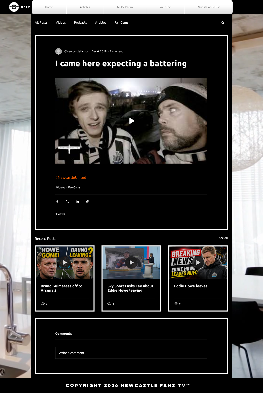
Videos (61, 22)
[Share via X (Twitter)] (67, 201)
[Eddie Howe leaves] (198, 262)
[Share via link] (87, 201)
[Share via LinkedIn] (77, 201)
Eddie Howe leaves (191, 286)
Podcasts (80, 22)
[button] (223, 22)
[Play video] (131, 121)
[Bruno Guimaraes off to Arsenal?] (64, 262)
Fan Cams (121, 22)
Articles (100, 22)
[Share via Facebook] (57, 201)
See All (223, 237)
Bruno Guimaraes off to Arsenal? (61, 288)
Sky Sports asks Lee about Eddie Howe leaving (130, 288)
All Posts (41, 22)
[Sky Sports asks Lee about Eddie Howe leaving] (131, 262)
